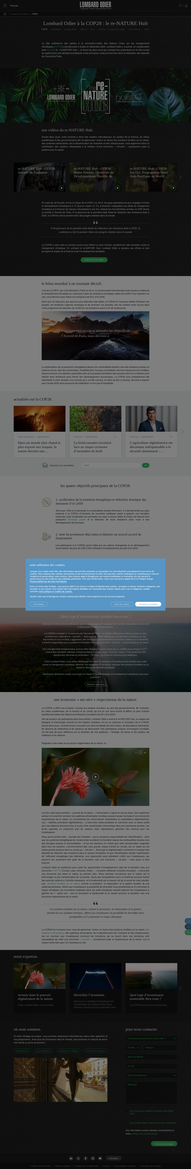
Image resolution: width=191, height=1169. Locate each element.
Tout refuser (38, 604)
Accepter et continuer (148, 604)
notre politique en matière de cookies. (56, 591)
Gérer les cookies (121, 604)
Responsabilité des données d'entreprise (48, 581)
